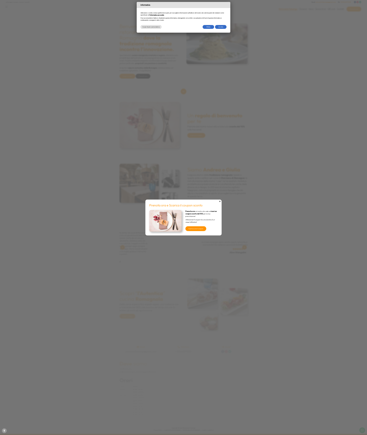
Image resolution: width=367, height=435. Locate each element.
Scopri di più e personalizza (151, 27)
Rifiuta (208, 27)
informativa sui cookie (157, 15)
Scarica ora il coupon (195, 229)
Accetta (220, 27)
